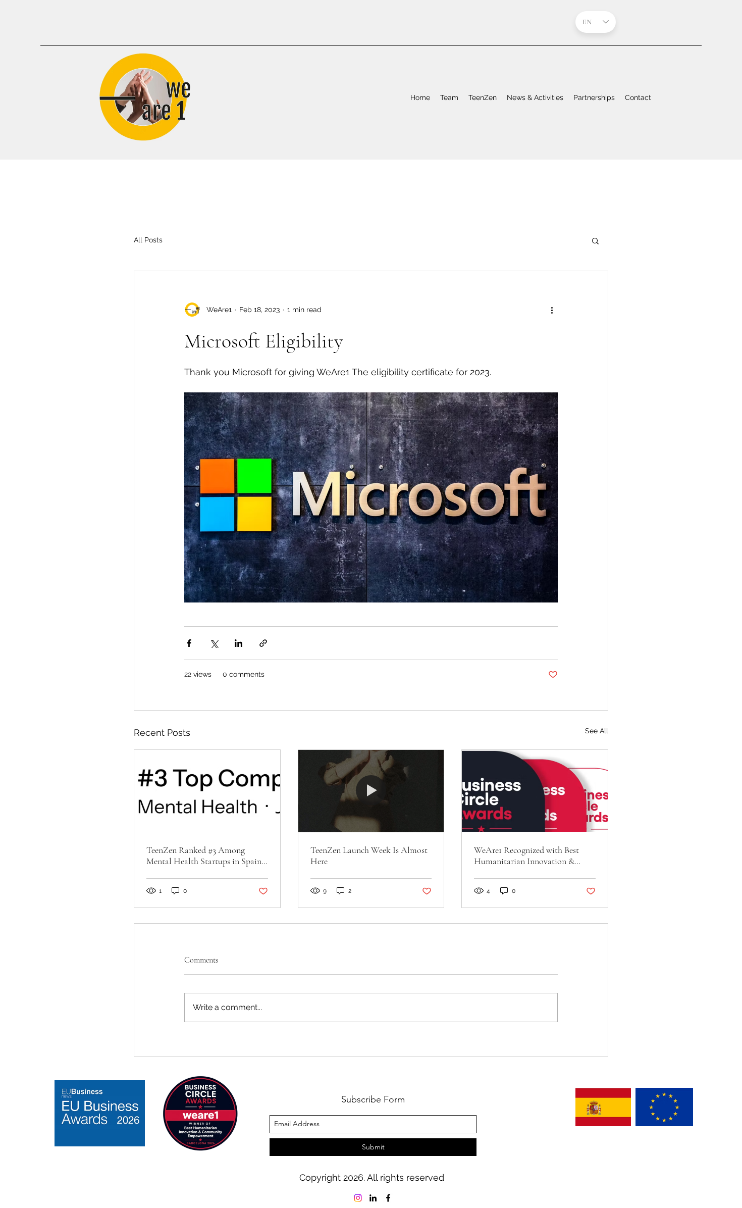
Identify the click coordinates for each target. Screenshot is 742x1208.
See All (596, 731)
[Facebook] (388, 1198)
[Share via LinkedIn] (238, 643)
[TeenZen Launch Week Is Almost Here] (371, 791)
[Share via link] (263, 643)
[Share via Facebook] (189, 643)
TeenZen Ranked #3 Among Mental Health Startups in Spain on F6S (203, 855)
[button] (595, 240)
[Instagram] (358, 1198)
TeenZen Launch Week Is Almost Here (369, 855)
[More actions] (552, 310)
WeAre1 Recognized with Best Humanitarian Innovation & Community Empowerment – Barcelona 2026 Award (526, 855)
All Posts (148, 240)
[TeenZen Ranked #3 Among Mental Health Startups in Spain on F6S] (207, 791)
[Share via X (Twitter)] (214, 643)
